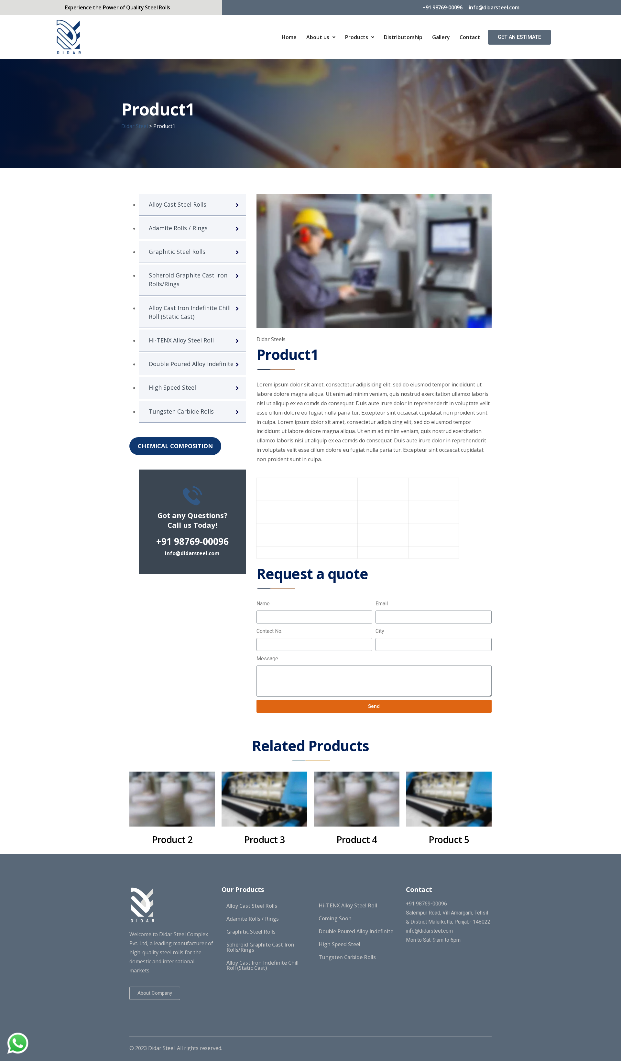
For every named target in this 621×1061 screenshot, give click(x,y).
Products (356, 37)
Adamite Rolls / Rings (178, 228)
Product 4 (356, 839)
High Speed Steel (172, 387)
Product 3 (264, 839)
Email (382, 604)
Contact (470, 37)
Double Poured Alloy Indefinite (191, 364)
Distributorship (403, 37)
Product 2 (172, 839)
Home (289, 37)
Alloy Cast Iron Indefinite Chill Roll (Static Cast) (190, 312)
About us (317, 37)
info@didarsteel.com (192, 553)
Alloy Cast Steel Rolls (177, 204)
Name (263, 604)
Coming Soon (335, 918)
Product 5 (449, 839)
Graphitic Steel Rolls (177, 251)
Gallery (441, 37)
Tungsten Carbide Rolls (181, 411)
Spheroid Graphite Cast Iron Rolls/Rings (188, 279)
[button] (519, 37)
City (380, 631)
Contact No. (269, 631)
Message (267, 658)
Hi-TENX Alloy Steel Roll (181, 340)
